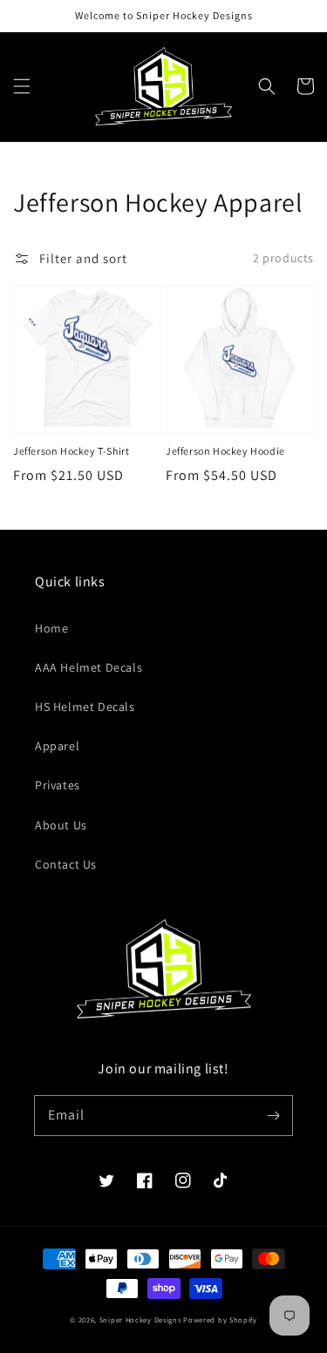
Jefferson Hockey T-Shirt (71, 450)
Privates (57, 785)
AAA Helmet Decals (88, 667)
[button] (22, 86)
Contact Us (66, 864)
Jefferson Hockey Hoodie (225, 450)
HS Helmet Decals (85, 706)
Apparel (57, 746)
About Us (61, 825)
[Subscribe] (273, 1115)
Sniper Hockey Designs (140, 1319)
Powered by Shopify (220, 1319)
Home (51, 628)
